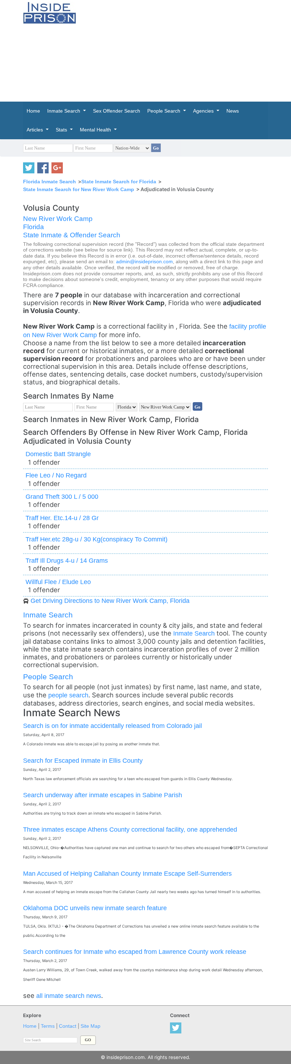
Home (30, 1026)
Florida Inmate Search (49, 181)
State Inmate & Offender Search (71, 235)
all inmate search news (68, 995)
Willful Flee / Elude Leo (58, 581)
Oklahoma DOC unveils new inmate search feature (95, 908)
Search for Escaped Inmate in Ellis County (83, 760)
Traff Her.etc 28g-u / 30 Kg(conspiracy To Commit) (97, 539)
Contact (67, 1026)
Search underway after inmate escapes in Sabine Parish (102, 795)
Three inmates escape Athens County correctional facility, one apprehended (130, 829)
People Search (48, 677)
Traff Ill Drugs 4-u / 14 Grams (67, 560)
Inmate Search (48, 615)
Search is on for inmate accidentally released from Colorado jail (112, 725)
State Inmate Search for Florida (118, 181)
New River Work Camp (58, 218)
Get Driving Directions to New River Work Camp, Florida (110, 600)
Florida (33, 227)
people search (68, 695)
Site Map (90, 1026)
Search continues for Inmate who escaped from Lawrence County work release (134, 951)
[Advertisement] (189, 49)
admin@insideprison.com (144, 261)
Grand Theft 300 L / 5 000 (62, 496)
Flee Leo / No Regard (56, 475)
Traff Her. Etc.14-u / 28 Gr (62, 518)
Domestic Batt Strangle (58, 454)
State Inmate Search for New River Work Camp (78, 189)
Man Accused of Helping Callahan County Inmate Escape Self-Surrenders (127, 873)
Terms (48, 1026)
